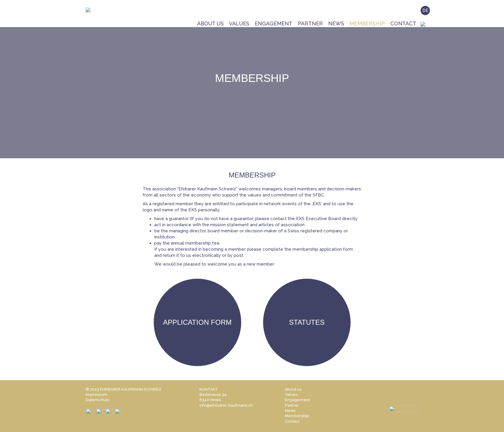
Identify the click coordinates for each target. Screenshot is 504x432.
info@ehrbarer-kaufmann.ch (226, 405)
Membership (367, 23)
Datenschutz (97, 400)
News (336, 23)
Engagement (273, 23)
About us (210, 23)
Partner (310, 23)
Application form (197, 322)
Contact (403, 23)
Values (239, 23)
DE (425, 10)
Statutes (307, 322)
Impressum (96, 394)
